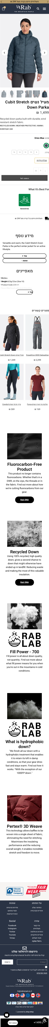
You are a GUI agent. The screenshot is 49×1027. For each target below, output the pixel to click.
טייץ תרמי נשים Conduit (11, 404)
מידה (47, 152)
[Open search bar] (38, 8)
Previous (4, 52)
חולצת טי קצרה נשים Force (37, 404)
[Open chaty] (7, 1015)
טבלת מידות (42, 160)
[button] (44, 8)
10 (31, 152)
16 (14, 152)
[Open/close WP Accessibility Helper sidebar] (45, 1020)
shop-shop (30, 1012)
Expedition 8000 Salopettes (37, 355)
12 (25, 152)
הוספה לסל (24, 178)
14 (20, 152)
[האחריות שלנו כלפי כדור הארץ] (14, 891)
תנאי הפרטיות (42, 973)
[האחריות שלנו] (37, 891)
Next (44, 52)
